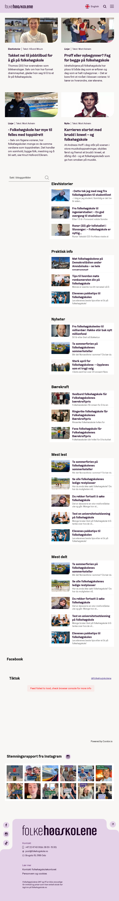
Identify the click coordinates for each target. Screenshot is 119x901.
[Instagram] (6, 834)
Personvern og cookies (34, 873)
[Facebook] (6, 825)
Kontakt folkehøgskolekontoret (39, 869)
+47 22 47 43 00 (33, 847)
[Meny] (112, 6)
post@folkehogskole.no (36, 851)
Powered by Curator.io (101, 741)
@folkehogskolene (101, 678)
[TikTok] (6, 843)
